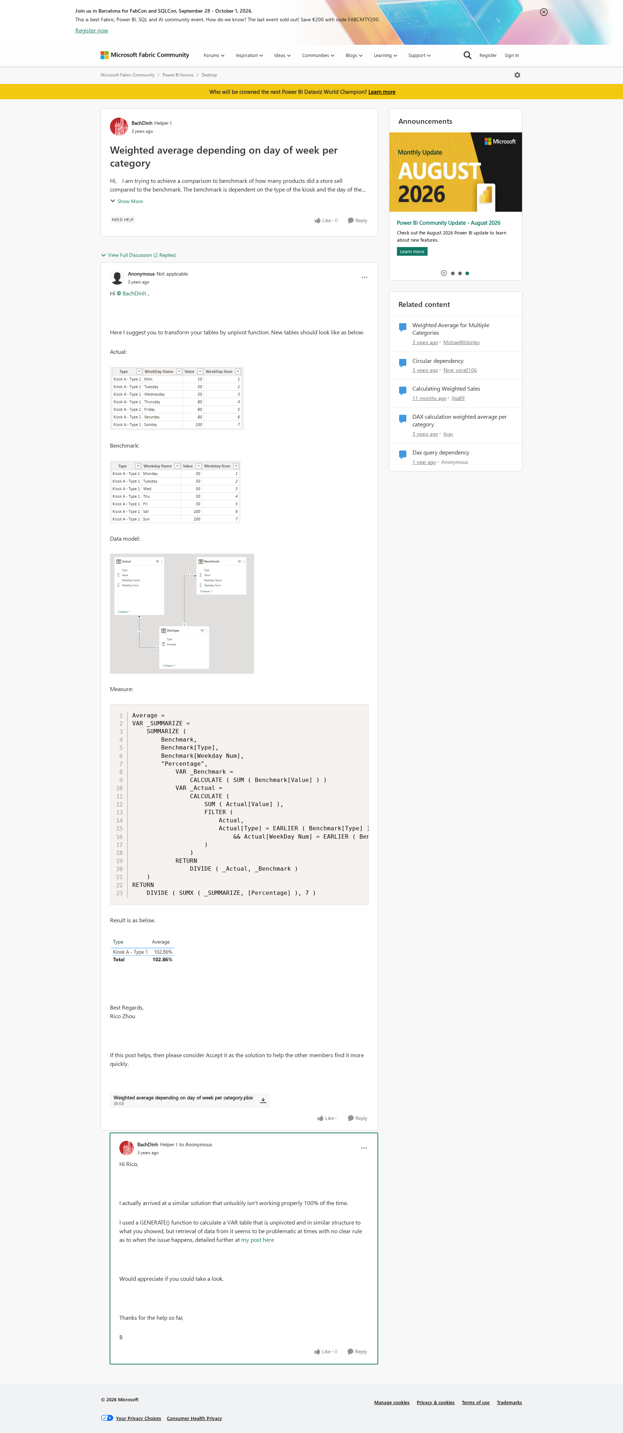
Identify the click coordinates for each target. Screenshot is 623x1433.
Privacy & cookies (436, 1402)
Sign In (512, 55)
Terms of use (476, 1402)
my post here (257, 1239)
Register (488, 55)
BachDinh (142, 122)
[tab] (452, 273)
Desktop (209, 75)
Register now (91, 30)
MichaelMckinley (461, 342)
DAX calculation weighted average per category (459, 420)
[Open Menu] (517, 75)
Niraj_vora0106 (460, 369)
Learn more (382, 91)
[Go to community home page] (145, 55)
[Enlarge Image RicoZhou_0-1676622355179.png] (177, 398)
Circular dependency (438, 360)
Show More (130, 201)
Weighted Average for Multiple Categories (450, 328)
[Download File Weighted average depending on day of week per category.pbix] (263, 1100)
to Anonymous (195, 1144)
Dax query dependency (440, 452)
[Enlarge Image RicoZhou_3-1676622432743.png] (151, 954)
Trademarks (509, 1402)
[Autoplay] (444, 273)
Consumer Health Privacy (194, 1418)
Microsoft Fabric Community (128, 75)
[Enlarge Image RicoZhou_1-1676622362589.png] (175, 492)
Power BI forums (178, 75)
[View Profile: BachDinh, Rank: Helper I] (119, 127)
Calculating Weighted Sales (446, 388)
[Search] (467, 55)
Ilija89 (458, 398)
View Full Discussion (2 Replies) (142, 254)
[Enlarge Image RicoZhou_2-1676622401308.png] (182, 614)
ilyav (448, 433)
